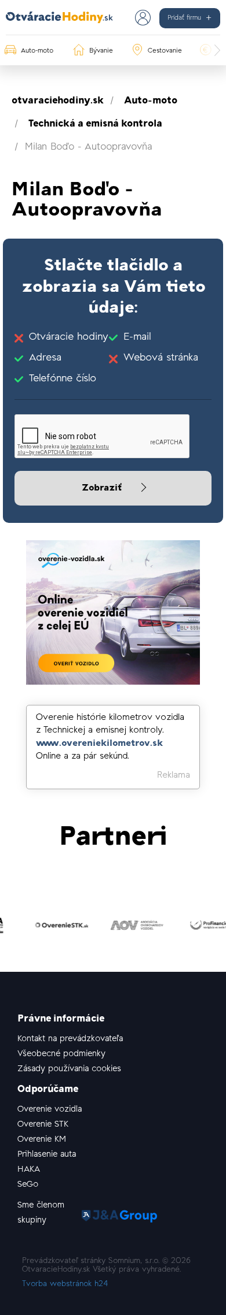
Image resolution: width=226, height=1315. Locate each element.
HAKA (28, 1169)
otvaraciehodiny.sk (58, 101)
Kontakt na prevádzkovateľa (70, 1039)
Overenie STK (42, 1124)
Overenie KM (41, 1139)
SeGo (27, 1184)
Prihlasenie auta (46, 1154)
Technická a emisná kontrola (95, 124)
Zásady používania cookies (69, 1069)
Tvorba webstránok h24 (65, 1284)
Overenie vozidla (49, 1109)
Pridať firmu (184, 17)
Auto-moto (150, 101)
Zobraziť (103, 488)
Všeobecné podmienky (61, 1054)
